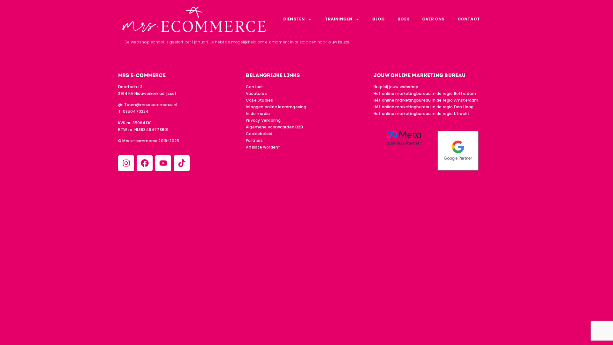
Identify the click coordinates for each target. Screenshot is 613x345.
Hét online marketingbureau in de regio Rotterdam (425, 93)
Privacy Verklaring (263, 120)
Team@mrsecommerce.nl (151, 104)
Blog (378, 19)
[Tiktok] (182, 163)
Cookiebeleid (259, 133)
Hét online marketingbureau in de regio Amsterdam (426, 100)
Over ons (433, 19)
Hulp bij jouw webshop (396, 86)
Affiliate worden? (263, 147)
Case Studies (259, 100)
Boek (403, 19)
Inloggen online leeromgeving (276, 107)
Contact (469, 19)
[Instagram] (126, 163)
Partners (254, 140)
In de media (258, 113)
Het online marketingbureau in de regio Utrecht (421, 113)
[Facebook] (145, 163)
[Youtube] (163, 163)
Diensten (294, 19)
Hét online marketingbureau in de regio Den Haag (423, 107)
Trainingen (338, 19)
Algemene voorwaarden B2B (274, 127)
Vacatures (256, 93)
